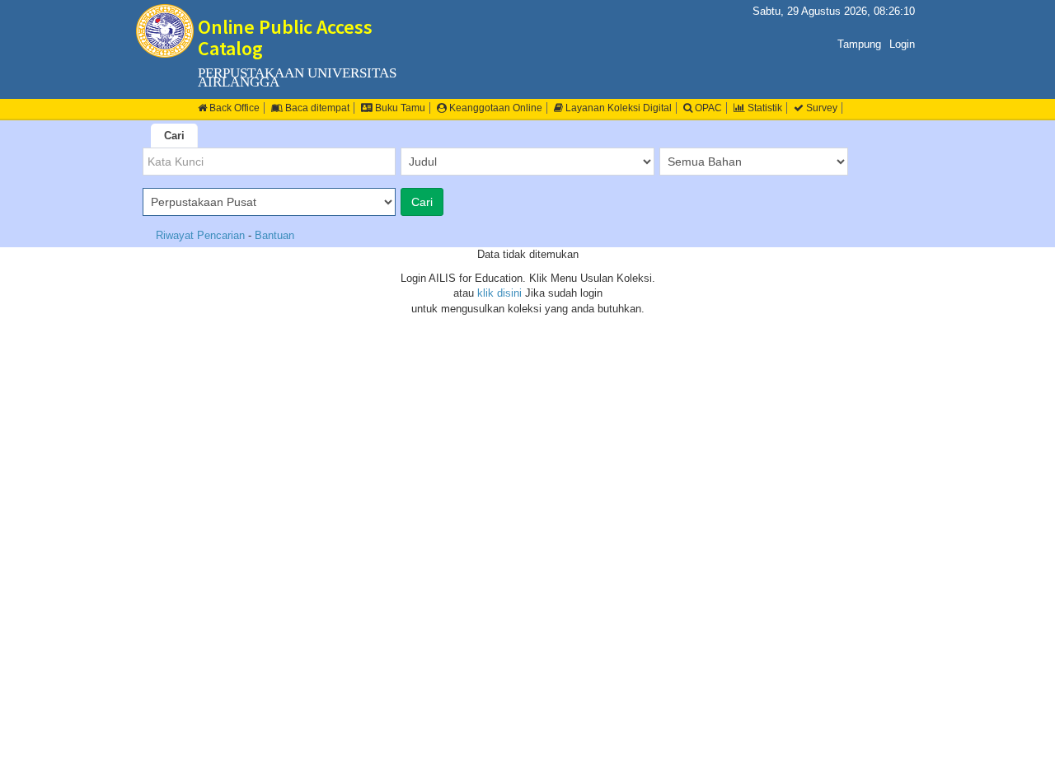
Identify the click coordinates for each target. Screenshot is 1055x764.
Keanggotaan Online (494, 108)
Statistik (763, 108)
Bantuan (274, 235)
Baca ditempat (316, 108)
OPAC (707, 108)
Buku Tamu (399, 108)
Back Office (233, 108)
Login (902, 44)
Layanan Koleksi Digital (617, 108)
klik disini (499, 293)
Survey (820, 108)
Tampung (859, 44)
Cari (174, 135)
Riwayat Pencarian (202, 235)
